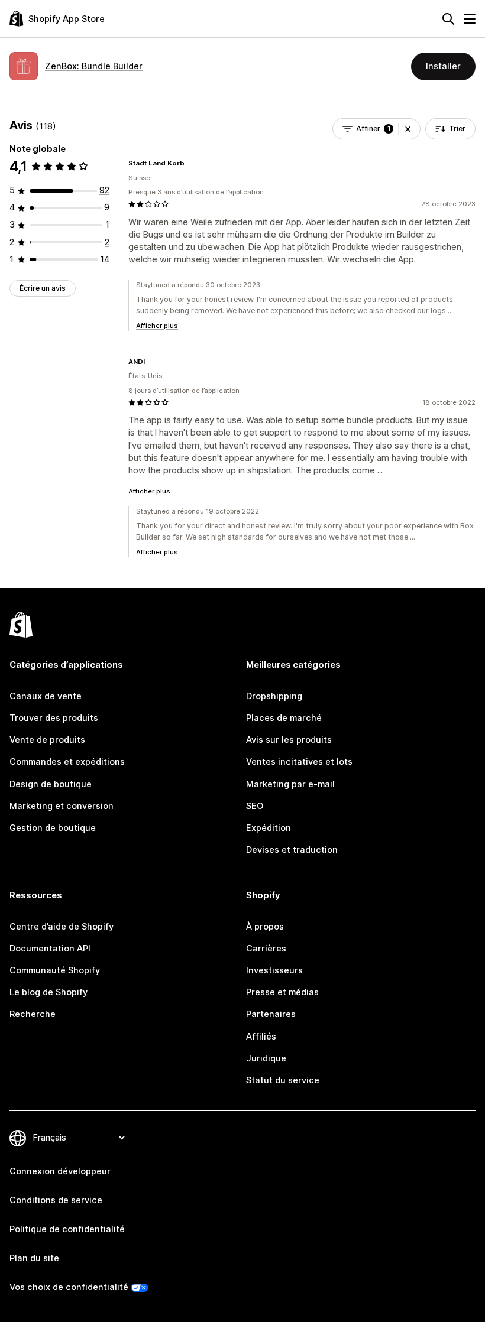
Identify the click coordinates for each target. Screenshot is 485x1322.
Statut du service (282, 1080)
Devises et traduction (292, 849)
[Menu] (470, 19)
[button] (408, 129)
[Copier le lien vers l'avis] (191, 163)
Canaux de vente (45, 696)
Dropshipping (274, 696)
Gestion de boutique (52, 828)
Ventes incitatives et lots (299, 761)
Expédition (268, 828)
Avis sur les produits (289, 740)
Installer (443, 66)
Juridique (266, 1058)
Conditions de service (55, 1200)
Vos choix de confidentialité (68, 1287)
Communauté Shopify (54, 970)
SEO (254, 806)
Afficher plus (157, 325)
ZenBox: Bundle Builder (94, 66)
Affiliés (261, 1036)
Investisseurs (274, 970)
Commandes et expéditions (67, 761)
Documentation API (49, 948)
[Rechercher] (448, 19)
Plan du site (34, 1258)
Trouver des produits (53, 718)
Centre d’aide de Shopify (61, 926)
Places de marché (284, 718)
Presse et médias (282, 992)
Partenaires (271, 1014)
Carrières (266, 948)
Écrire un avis (43, 288)
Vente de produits (47, 740)
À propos (265, 926)
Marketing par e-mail (290, 784)
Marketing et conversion (61, 806)
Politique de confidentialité (67, 1229)
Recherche (32, 1014)
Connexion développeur (60, 1171)
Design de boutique (50, 784)
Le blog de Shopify (48, 992)
